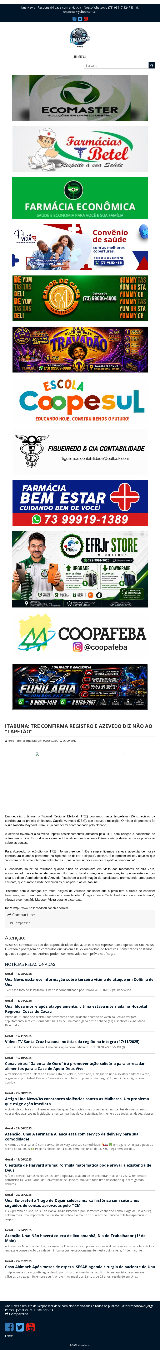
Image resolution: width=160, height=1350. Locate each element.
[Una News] (80, 38)
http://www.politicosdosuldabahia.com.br (40, 908)
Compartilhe (21, 923)
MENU (81, 56)
